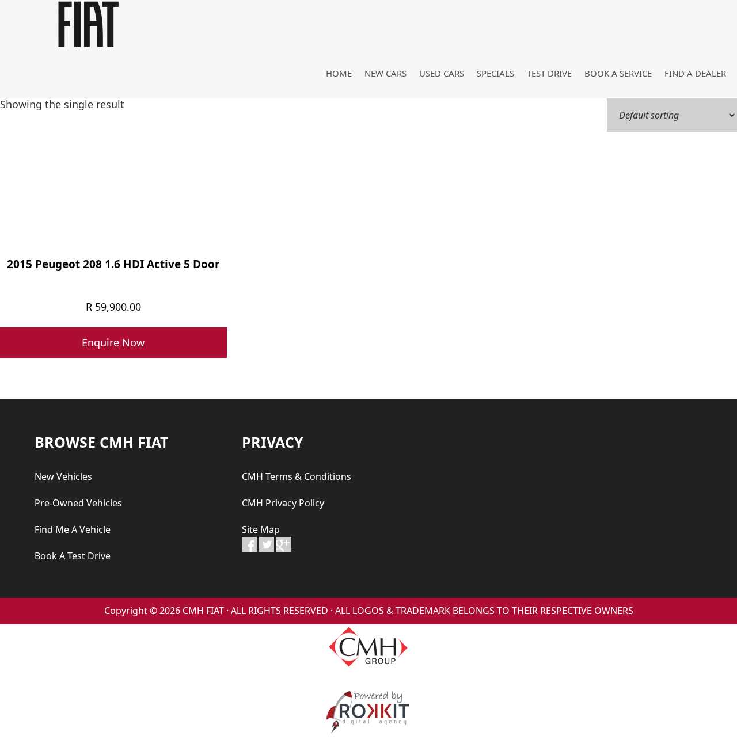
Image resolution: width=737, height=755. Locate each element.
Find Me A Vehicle (73, 529)
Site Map (261, 529)
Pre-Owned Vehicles (78, 503)
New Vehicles (63, 476)
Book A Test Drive (73, 556)
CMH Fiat (86, 24)
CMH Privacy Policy (283, 503)
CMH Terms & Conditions (296, 476)
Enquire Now (113, 342)
